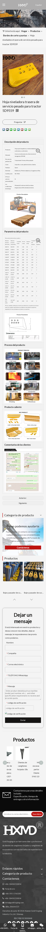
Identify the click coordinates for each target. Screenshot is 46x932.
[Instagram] (27, 923)
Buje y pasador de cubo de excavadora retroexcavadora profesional (13, 592)
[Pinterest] (31, 923)
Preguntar (18, 122)
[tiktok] (36, 923)
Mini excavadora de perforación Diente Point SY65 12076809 (31, 769)
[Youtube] (22, 923)
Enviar (23, 720)
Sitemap (20, 914)
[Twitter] (18, 923)
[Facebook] (9, 923)
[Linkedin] (14, 923)
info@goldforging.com (14, 902)
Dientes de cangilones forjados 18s (15, 766)
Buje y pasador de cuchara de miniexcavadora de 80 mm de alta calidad (34, 592)
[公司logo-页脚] (23, 828)
